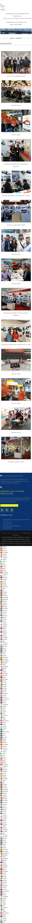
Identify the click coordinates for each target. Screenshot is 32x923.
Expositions (19, 38)
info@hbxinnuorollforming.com (16, 22)
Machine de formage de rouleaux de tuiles (13, 541)
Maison (12, 38)
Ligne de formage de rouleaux (9, 537)
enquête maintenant (10, 505)
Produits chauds (27, 533)
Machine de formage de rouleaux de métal (18, 539)
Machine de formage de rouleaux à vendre (20, 543)
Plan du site (16, 535)
